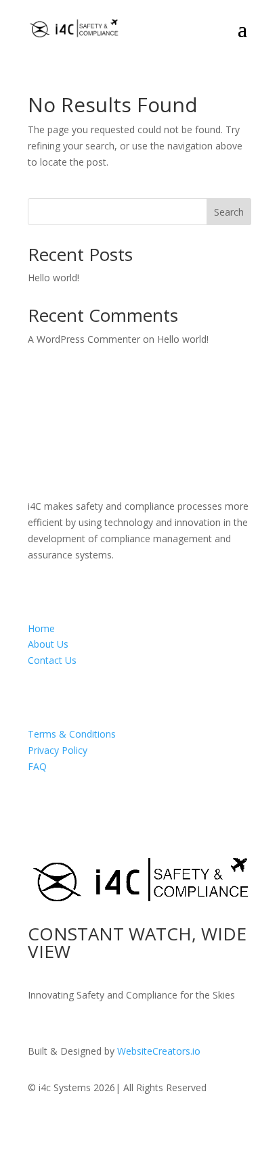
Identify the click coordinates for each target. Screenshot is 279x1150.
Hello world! (53, 277)
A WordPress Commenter (84, 339)
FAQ (37, 766)
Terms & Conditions (72, 733)
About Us (48, 644)
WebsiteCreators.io (158, 1051)
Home (41, 628)
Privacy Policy (57, 750)
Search (229, 212)
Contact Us (52, 660)
